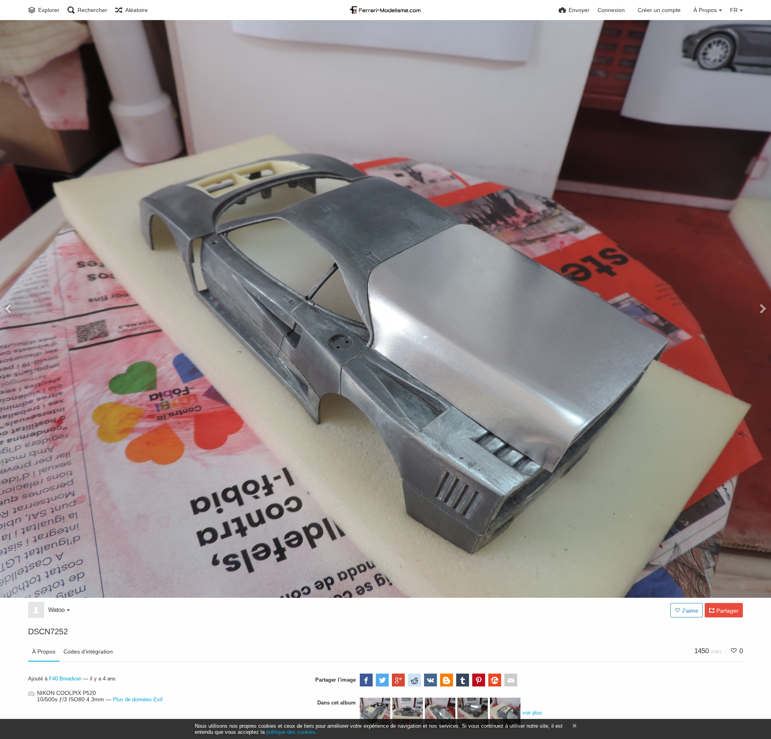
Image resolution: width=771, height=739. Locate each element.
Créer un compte (659, 10)
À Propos (43, 651)
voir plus (532, 713)
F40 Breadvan (65, 679)
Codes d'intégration (88, 651)
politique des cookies (290, 732)
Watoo (56, 609)
